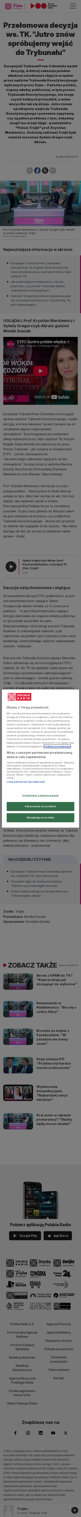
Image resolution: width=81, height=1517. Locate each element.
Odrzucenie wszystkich (40, 806)
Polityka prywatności (57, 746)
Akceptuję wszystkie (40, 817)
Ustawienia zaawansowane (40, 795)
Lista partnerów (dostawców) (26, 781)
